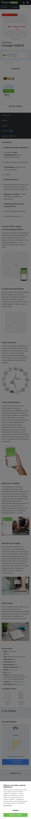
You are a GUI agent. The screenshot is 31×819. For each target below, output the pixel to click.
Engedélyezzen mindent (15, 815)
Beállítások (15, 810)
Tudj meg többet (7, 805)
